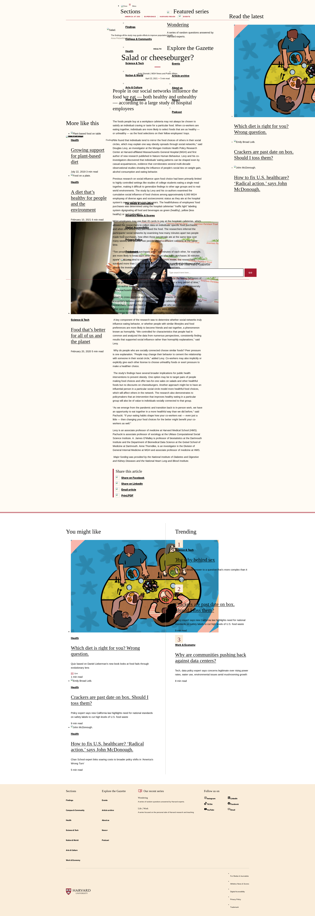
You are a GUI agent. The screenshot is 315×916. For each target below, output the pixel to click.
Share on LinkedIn (132, 483)
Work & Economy (185, 644)
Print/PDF (127, 495)
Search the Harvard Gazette (188, 264)
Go (250, 272)
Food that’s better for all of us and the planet (88, 335)
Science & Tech (80, 319)
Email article (128, 489)
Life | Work (143, 808)
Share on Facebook (132, 477)
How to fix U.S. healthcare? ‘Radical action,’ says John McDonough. (261, 183)
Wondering (178, 24)
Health (75, 638)
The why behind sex (195, 560)
